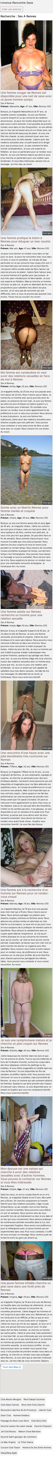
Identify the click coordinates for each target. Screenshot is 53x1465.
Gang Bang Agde (9, 1453)
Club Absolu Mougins (11, 1399)
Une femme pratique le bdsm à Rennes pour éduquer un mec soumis (25, 239)
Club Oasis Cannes (10, 1404)
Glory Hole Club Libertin (33, 1404)
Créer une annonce (11, 9)
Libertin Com (45, 1410)
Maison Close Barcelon (29, 1431)
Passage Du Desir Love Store (15, 1420)
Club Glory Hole (38, 1420)
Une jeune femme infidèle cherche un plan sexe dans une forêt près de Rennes (26, 1286)
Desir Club (6, 1415)
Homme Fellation (21, 1415)
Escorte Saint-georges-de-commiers (19, 1437)
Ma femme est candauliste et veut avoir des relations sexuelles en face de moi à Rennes (25, 376)
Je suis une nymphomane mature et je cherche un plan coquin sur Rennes (26, 1041)
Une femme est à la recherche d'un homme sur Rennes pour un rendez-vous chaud (25, 893)
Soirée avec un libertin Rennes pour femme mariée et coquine (25, 509)
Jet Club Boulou (8, 1431)
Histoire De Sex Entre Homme (36, 1447)
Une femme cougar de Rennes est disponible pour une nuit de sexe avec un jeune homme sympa (26, 96)
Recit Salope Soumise (34, 1399)
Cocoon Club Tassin (10, 1447)
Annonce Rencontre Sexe (16, 2)
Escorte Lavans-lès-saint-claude (16, 1426)
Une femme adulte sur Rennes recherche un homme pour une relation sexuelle (21, 615)
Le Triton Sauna (25, 1442)
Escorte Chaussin (43, 1426)
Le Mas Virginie (8, 1442)
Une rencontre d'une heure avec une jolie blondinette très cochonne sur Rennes (25, 756)
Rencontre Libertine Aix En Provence (18, 1410)
